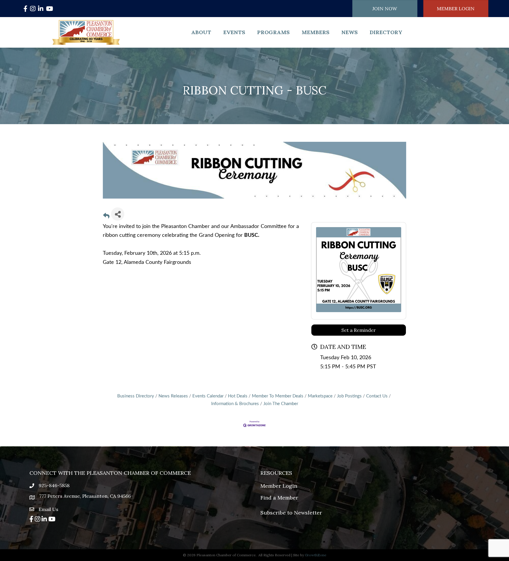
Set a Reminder (358, 330)
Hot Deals (237, 396)
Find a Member (279, 497)
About (201, 32)
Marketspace (320, 396)
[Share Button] (117, 214)
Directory (386, 32)
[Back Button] (106, 216)
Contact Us (377, 396)
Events (234, 32)
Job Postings (349, 396)
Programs (273, 32)
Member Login (278, 485)
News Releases (173, 396)
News (349, 32)
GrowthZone (315, 555)
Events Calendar (208, 396)
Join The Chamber (280, 404)
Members (315, 32)
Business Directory (135, 396)
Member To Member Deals (277, 396)
